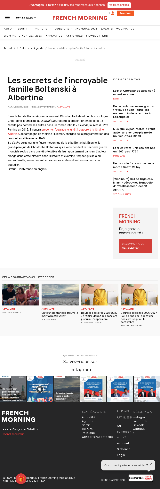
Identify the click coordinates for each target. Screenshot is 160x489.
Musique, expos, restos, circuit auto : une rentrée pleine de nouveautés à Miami (134, 132)
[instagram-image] (13, 389)
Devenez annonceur (13, 434)
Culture (24, 48)
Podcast (120, 156)
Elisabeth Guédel (92, 323)
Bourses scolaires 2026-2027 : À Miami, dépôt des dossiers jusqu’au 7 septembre (99, 316)
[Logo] (40, 416)
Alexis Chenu (49, 320)
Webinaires (122, 194)
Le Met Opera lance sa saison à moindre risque (134, 92)
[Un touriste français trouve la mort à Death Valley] (60, 295)
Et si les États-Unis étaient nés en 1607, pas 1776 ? (134, 149)
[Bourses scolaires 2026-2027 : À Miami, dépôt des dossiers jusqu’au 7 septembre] (99, 295)
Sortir (118, 99)
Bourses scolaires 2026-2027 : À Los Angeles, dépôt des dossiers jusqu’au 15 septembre (139, 317)
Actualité (9, 48)
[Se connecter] (112, 13)
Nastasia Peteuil (12, 313)
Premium (125, 13)
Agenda (39, 48)
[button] (109, 12)
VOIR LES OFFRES (119, 5)
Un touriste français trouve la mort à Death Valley (133, 165)
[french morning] (80, 18)
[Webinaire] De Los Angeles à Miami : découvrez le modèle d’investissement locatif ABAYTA (133, 184)
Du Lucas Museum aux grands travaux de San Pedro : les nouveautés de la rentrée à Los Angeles (133, 111)
